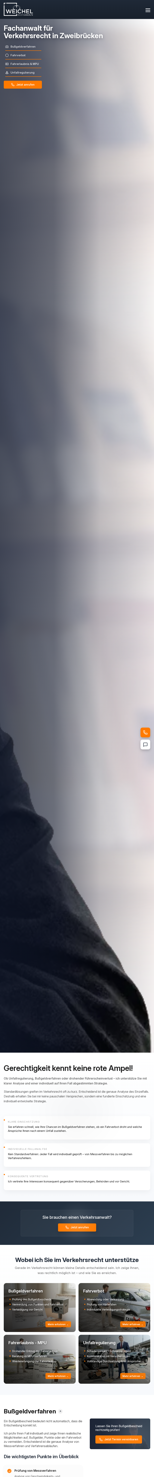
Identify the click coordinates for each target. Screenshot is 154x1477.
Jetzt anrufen (25, 84)
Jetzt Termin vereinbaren (121, 1439)
